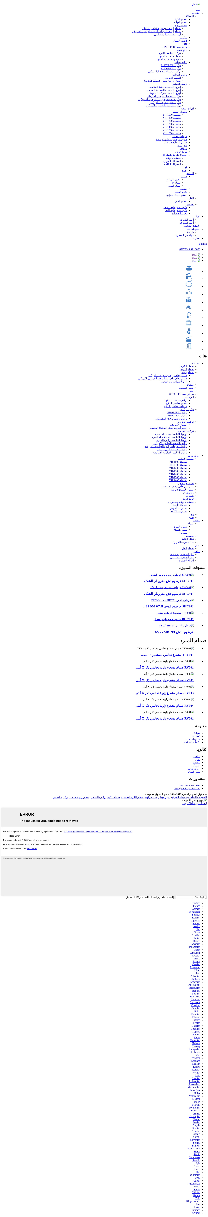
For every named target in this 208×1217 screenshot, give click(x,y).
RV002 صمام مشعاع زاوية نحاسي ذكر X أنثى (165, 680)
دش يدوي (182, 145)
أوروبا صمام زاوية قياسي (167, 34)
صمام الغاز (181, 201)
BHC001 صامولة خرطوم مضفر (173, 619)
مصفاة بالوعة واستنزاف (174, 154)
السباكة (190, 16)
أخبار (197, 216)
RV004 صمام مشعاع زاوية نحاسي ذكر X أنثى (165, 705)
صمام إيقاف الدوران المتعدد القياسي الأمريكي (156, 31)
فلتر (185, 43)
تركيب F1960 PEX (171, 68)
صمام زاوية (181, 25)
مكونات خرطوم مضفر (175, 207)
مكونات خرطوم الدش (175, 210)
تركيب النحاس (179, 74)
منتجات (196, 13)
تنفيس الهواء (174, 179)
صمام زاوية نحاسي (79, 797)
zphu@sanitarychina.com (187, 788)
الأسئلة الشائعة (192, 225)
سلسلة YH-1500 (172, 130)
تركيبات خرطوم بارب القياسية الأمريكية (159, 99)
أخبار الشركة (187, 219)
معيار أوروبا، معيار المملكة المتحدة (162, 80)
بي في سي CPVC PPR (174, 46)
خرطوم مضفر (179, 136)
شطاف (183, 148)
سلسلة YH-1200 (172, 121)
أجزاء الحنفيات (179, 213)
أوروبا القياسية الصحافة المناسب (163, 90)
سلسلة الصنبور (179, 111)
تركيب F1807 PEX (171, 65)
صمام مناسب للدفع (170, 56)
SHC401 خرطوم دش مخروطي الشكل (169, 593)
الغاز (191, 198)
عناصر (190, 204)
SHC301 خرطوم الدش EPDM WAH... (168, 606)
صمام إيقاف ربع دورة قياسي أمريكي (161, 28)
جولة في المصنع (185, 235)
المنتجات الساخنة (197, 797)
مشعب (183, 188)
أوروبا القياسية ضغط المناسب (165, 87)
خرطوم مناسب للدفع (169, 59)
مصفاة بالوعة (173, 158)
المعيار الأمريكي (172, 77)
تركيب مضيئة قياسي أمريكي (165, 102)
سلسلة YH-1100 (172, 117)
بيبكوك (183, 37)
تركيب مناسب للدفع (170, 53)
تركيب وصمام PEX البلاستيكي (164, 71)
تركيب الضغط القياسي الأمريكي (164, 96)
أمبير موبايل (164, 797)
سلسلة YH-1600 (172, 133)
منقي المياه (194, 771)
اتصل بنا (196, 238)
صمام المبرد (174, 185)
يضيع (184, 170)
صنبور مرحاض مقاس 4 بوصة (171, 139)
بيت (198, 9)
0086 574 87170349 (189, 249)
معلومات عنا (193, 229)
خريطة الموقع (179, 797)
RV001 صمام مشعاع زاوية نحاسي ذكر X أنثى (165, 667)
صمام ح (176, 182)
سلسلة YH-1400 (172, 127)
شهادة (190, 232)
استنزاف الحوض (172, 161)
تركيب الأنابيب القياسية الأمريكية (163, 105)
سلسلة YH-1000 (172, 114)
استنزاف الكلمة (172, 164)
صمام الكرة (181, 19)
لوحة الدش (181, 151)
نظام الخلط (181, 192)
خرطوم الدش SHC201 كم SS (174, 632)
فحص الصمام (180, 40)
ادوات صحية (187, 108)
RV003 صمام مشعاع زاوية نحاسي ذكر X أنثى (165, 693)
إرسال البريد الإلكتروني (194, 803)
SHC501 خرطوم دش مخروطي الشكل (169, 581)
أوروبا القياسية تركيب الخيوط (165, 93)
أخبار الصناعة (186, 222)
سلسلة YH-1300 (172, 124)
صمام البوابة (180, 22)
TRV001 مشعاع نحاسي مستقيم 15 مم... (167, 654)
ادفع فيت (182, 50)
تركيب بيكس (180, 62)
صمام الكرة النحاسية (132, 797)
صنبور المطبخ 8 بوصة (175, 142)
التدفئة (190, 173)
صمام (184, 176)
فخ (185, 167)
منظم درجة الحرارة (176, 195)
